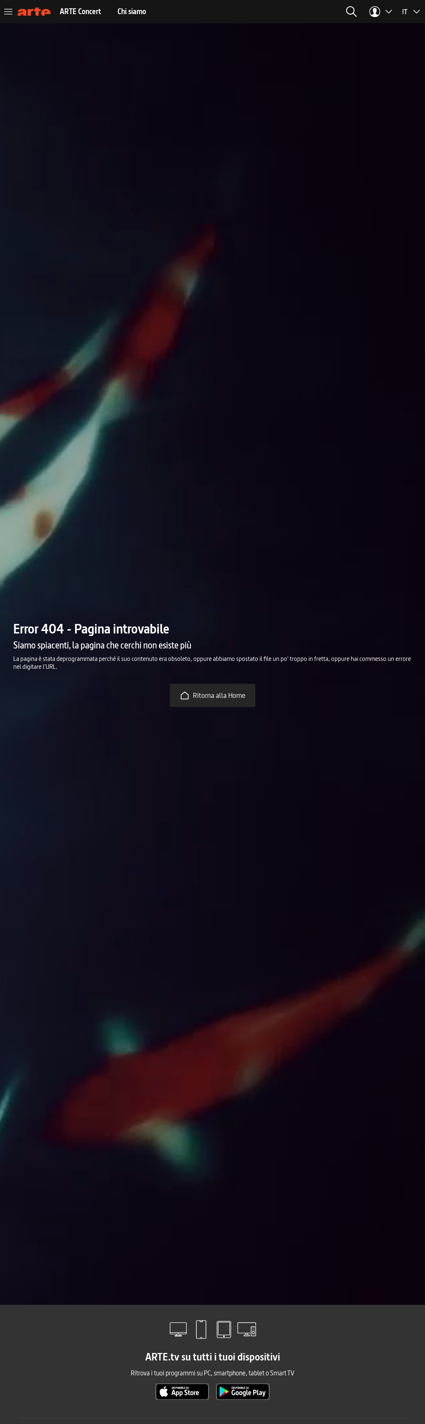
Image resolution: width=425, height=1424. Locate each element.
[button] (351, 11)
